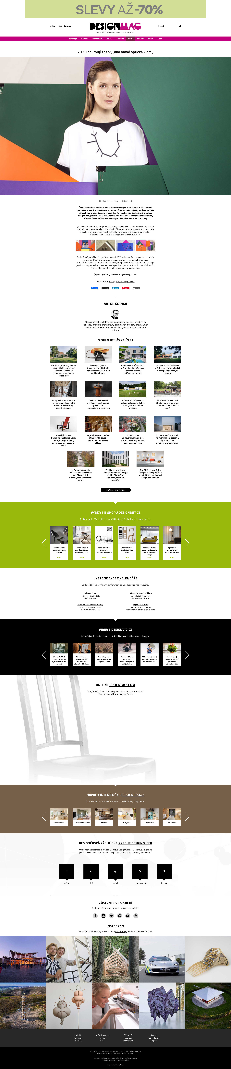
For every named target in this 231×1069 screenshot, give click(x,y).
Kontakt (77, 1035)
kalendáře (129, 578)
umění (160, 38)
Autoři (102, 1037)
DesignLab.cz (120, 1065)
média (150, 38)
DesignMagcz (121, 931)
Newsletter (128, 1040)
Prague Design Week (127, 274)
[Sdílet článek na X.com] (105, 288)
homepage (73, 38)
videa (60, 26)
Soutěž (153, 1035)
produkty (120, 38)
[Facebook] (95, 915)
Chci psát (77, 1040)
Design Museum (122, 684)
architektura (97, 38)
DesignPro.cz (133, 794)
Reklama (77, 1037)
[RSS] (135, 915)
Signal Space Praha (140, 604)
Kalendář (128, 1037)
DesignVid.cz (121, 629)
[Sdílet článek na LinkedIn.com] (115, 288)
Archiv (102, 1040)
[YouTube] (127, 915)
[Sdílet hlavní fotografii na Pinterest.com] (125, 288)
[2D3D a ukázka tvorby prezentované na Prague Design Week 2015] (115, 126)
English (154, 1040)
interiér (109, 38)
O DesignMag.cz (102, 1035)
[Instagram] (103, 915)
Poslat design (153, 1037)
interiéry (67, 26)
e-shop (52, 26)
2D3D (111, 281)
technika (140, 38)
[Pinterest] (119, 915)
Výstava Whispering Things (141, 593)
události (84, 38)
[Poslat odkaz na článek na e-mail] (136, 288)
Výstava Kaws (90, 593)
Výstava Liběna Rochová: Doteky (90, 604)
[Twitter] (111, 915)
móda (130, 38)
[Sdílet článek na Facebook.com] (94, 288)
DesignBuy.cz (129, 512)
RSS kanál (128, 1035)
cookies (134, 1058)
